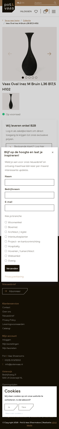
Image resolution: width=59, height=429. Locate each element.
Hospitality (14, 246)
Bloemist (13, 227)
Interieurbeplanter (18, 236)
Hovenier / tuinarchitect (21, 251)
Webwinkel (14, 255)
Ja (9, 406)
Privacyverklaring (14, 276)
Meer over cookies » (14, 413)
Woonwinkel (15, 222)
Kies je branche (13, 215)
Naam (8, 176)
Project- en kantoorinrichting (24, 241)
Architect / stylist (17, 231)
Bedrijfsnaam (12, 189)
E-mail (8, 201)
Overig (11, 260)
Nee (24, 406)
